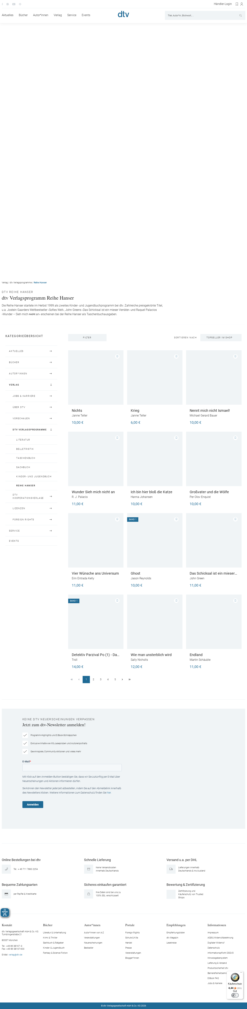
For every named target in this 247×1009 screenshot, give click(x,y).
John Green (197, 578)
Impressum (213, 932)
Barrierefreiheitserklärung (220, 973)
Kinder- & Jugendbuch (54, 948)
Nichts (77, 410)
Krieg (135, 410)
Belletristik (25, 449)
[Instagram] (8, 4)
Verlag (5, 282)
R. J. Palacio (80, 497)
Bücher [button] (47, 925)
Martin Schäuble (200, 659)
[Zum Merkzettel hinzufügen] (117, 356)
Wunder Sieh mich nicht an (93, 492)
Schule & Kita (131, 937)
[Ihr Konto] (241, 4)
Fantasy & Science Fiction (55, 953)
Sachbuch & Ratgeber (53, 943)
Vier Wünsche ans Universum (95, 573)
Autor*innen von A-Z (94, 932)
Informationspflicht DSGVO (221, 953)
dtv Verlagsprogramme (21, 282)
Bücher (14, 362)
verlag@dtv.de (15, 954)
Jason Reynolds (141, 578)
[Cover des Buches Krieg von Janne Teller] (154, 377)
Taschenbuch (25, 458)
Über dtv (19, 407)
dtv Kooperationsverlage (28, 497)
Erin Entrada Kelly (83, 578)
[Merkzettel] (237, 4)
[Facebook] (2, 4)
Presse (128, 948)
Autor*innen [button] (92, 925)
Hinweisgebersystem (218, 958)
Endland (196, 655)
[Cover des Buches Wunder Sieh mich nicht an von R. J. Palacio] (96, 459)
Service (14, 531)
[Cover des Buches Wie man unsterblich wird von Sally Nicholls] (154, 622)
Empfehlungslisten (176, 932)
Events (14, 541)
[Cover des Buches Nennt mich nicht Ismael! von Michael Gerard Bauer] (213, 377)
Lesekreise (171, 943)
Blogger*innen (132, 958)
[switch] (235, 995)
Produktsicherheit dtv (218, 968)
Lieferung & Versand (217, 963)
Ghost (135, 573)
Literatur (23, 440)
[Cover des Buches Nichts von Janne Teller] (96, 377)
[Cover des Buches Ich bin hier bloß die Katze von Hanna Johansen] (154, 459)
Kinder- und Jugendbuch (34, 476)
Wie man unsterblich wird (151, 655)
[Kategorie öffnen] (51, 351)
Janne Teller (79, 415)
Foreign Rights (23, 519)
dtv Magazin (172, 937)
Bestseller (88, 948)
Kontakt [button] (7, 925)
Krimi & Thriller (50, 937)
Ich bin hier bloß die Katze (151, 492)
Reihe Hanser (40, 282)
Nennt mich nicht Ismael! (210, 410)
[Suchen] (241, 15)
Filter (87, 337)
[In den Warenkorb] (116, 420)
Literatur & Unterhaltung (54, 932)
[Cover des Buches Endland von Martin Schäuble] (213, 622)
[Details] (175, 502)
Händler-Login (223, 4)
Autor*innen (18, 373)
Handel (128, 943)
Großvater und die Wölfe (209, 492)
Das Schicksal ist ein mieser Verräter (212, 573)
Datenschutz (214, 948)
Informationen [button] (217, 925)
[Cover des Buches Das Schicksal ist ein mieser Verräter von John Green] (213, 540)
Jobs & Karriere (24, 396)
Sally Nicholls (139, 659)
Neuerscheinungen (93, 943)
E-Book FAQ (213, 978)
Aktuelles (16, 351)
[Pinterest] (20, 4)
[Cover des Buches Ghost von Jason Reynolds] (154, 540)
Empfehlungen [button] (176, 925)
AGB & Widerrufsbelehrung (220, 937)
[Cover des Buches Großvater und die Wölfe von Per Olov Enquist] (213, 459)
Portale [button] (130, 925)
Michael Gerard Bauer (203, 415)
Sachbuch (23, 467)
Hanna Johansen (142, 497)
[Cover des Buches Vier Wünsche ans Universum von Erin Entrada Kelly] (96, 540)
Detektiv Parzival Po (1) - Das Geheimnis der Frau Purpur (95, 655)
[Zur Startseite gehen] (123, 14)
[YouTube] (13, 4)
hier (109, 792)
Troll (74, 659)
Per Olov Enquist (200, 497)
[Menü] (241, 973)
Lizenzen (19, 508)
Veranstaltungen (92, 937)
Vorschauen (21, 418)
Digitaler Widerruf (216, 943)
